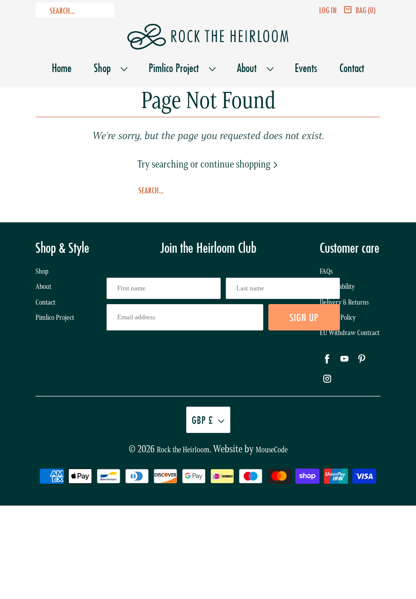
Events (306, 68)
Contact (351, 68)
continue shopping (236, 164)
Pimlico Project (176, 68)
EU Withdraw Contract (349, 332)
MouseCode (272, 449)
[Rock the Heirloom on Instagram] (235, 350)
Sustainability (337, 286)
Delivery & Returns (344, 302)
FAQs (326, 271)
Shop (105, 68)
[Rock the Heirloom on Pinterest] (217, 350)
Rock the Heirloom (183, 449)
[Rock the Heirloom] (208, 37)
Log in (328, 10)
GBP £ (202, 420)
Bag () (365, 10)
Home (62, 68)
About (249, 68)
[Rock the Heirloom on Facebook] (180, 350)
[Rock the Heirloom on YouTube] (198, 350)
